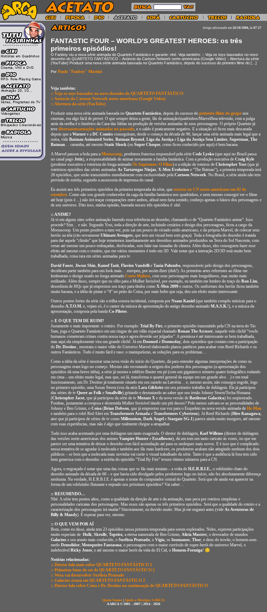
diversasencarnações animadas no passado (96, 129)
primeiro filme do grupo (220, 113)
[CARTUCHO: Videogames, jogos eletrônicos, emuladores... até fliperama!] (184, 19)
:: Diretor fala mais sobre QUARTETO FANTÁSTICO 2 (101, 564)
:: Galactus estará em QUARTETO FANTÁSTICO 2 (98, 580)
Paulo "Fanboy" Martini (80, 71)
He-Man (254, 408)
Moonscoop (112, 154)
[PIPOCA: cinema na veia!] (75, 19)
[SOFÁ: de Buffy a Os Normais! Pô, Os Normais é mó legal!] (153, 19)
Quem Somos (112, 600)
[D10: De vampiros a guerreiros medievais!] (99, 19)
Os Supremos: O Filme (152, 164)
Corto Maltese (137, 276)
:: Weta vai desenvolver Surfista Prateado (87, 575)
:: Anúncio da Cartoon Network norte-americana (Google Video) (108, 98)
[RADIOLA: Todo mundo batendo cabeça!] (248, 19)
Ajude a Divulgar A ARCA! (144, 600)
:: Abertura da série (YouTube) (78, 103)
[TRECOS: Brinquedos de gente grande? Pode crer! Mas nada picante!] (217, 19)
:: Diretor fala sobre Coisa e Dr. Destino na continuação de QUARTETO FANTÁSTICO (129, 585)
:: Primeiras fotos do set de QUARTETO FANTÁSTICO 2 (103, 570)
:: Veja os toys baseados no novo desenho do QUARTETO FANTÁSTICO (117, 93)
